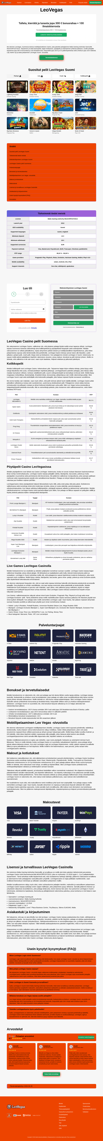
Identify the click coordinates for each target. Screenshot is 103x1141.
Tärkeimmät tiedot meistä (17, 155)
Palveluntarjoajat (14, 167)
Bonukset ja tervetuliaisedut (18, 171)
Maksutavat (13, 183)
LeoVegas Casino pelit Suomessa (20, 163)
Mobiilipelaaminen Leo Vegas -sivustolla (22, 175)
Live (39, 76)
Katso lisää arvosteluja (51, 1074)
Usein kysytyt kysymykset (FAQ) (19, 195)
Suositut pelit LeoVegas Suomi (19, 151)
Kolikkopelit (84, 76)
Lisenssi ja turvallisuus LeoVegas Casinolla (23, 187)
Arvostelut (12, 199)
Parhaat (16, 76)
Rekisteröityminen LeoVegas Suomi (20, 159)
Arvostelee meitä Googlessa (86, 1037)
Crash (61, 76)
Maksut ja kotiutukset (16, 179)
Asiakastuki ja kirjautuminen (18, 191)
